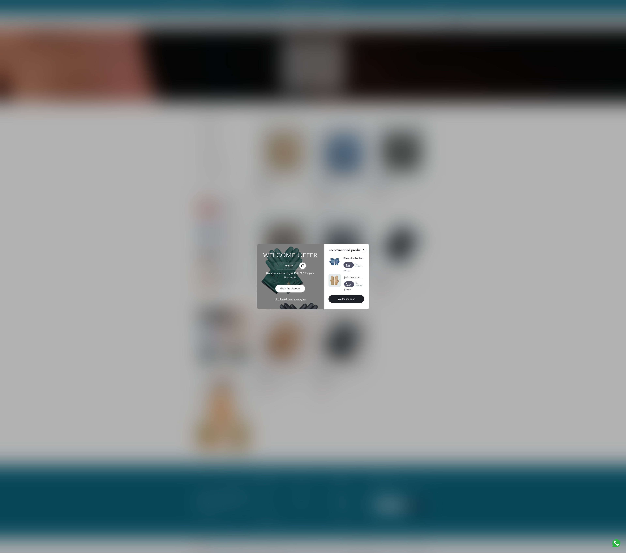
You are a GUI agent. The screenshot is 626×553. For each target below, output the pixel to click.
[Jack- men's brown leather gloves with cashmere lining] (334, 280)
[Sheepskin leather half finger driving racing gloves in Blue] (334, 262)
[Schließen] (363, 249)
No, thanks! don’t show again (290, 299)
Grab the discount (290, 288)
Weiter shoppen (346, 299)
